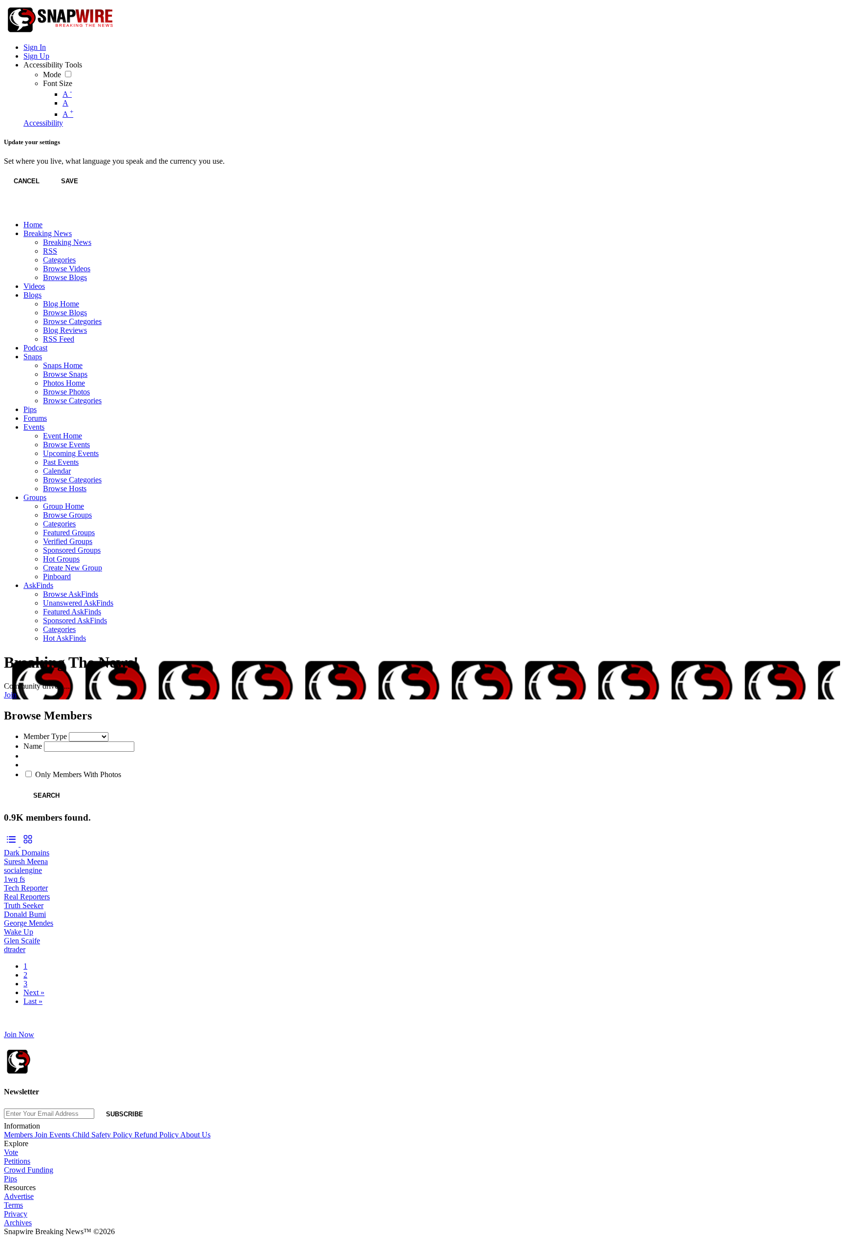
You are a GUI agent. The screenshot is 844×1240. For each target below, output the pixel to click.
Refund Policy (157, 1135)
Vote (11, 1152)
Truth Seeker (23, 905)
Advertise (19, 1196)
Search (46, 795)
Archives (18, 1222)
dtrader (14, 949)
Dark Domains (26, 852)
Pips (10, 1179)
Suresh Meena (26, 861)
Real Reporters (27, 896)
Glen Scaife (22, 940)
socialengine (23, 870)
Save (69, 181)
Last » (32, 1001)
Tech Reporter (26, 888)
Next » (33, 992)
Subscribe (124, 1114)
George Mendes (28, 923)
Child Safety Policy (103, 1135)
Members (19, 1135)
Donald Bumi (25, 914)
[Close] (13, 209)
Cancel (27, 181)
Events (60, 1135)
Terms (13, 1205)
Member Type (45, 736)
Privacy (15, 1214)
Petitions (17, 1161)
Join (10, 695)
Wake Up (18, 932)
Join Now (19, 1034)
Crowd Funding (28, 1170)
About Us (195, 1135)
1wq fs (14, 879)
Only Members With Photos (78, 774)
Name (32, 746)
